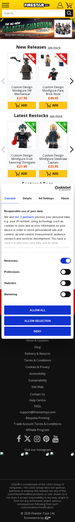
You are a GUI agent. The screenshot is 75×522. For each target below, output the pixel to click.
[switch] (65, 272)
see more (54, 48)
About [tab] (65, 198)
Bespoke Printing (38, 418)
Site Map (37, 387)
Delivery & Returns (37, 354)
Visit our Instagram (37, 450)
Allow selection (37, 320)
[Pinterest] (46, 439)
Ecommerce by (34, 518)
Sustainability (37, 380)
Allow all (38, 310)
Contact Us (37, 394)
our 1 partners (24, 216)
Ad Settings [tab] (46, 198)
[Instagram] (37, 439)
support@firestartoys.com (37, 412)
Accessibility (37, 374)
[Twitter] (27, 439)
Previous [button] (3, 81)
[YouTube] (55, 439)
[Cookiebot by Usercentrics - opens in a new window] (55, 188)
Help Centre (37, 400)
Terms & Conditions (37, 360)
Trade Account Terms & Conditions (37, 424)
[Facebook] (19, 439)
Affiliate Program (37, 430)
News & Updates (37, 340)
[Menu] (5, 5)
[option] (37, 28)
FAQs (37, 406)
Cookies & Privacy (37, 367)
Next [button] (72, 81)
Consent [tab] (10, 198)
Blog (37, 347)
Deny (37, 331)
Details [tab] (27, 198)
